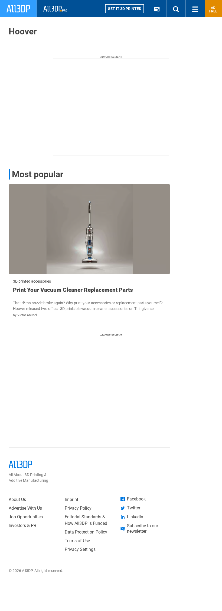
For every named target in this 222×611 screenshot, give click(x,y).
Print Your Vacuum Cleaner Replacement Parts (73, 290)
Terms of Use (77, 540)
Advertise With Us (25, 508)
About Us (17, 499)
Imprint (71, 499)
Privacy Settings (80, 549)
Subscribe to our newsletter (142, 528)
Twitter (133, 507)
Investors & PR (22, 525)
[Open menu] (195, 8)
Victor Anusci (27, 315)
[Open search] (175, 8)
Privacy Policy (78, 508)
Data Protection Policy (86, 532)
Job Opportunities (26, 516)
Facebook (136, 499)
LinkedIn (135, 516)
